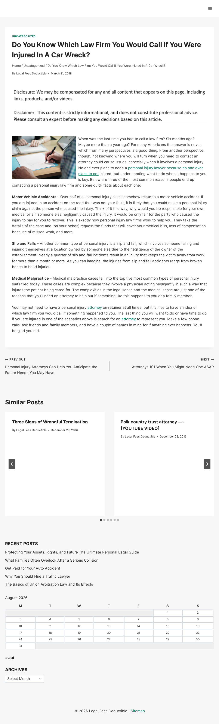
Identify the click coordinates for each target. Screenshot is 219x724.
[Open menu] (210, 8)
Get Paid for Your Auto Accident (32, 568)
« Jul (9, 658)
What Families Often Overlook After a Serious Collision (51, 560)
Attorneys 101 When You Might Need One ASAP (173, 363)
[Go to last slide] (12, 464)
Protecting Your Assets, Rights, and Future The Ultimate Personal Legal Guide (72, 552)
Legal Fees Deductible (31, 73)
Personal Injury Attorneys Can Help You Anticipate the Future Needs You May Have (51, 366)
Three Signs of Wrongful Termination (50, 421)
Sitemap (138, 711)
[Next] (207, 464)
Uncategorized (24, 36)
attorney (94, 307)
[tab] (101, 520)
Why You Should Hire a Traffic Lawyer (37, 576)
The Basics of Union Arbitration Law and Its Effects (49, 584)
